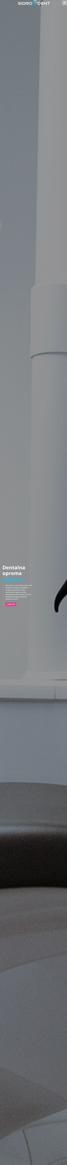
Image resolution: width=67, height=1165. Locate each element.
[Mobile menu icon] (64, 2)
